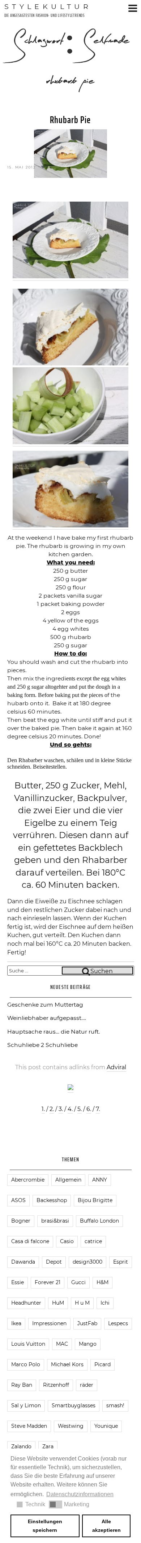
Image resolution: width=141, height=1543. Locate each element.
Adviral (116, 1067)
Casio (67, 1241)
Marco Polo (25, 1364)
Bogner (20, 1221)
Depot (54, 1262)
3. (61, 1109)
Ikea (16, 1323)
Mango (88, 1344)
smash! (115, 1405)
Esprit (120, 1262)
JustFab (87, 1323)
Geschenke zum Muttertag (45, 1004)
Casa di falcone (30, 1241)
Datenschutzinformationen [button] (80, 1494)
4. (70, 1109)
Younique (106, 1426)
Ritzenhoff (56, 1385)
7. (98, 1109)
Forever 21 (47, 1282)
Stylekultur (48, 6)
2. (52, 1109)
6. (88, 1109)
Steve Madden (29, 1426)
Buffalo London (99, 1221)
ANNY (99, 1180)
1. (43, 1109)
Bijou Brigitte (95, 1200)
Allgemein (68, 1180)
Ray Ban (21, 1385)
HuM (58, 1303)
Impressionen (49, 1323)
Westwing (71, 1426)
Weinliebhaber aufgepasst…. (46, 1018)
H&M (102, 1282)
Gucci (78, 1282)
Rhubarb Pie (70, 120)
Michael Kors (67, 1364)
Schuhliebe (62, 1045)
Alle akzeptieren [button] (106, 1526)
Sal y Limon (26, 1405)
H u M (82, 1303)
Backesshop (52, 1200)
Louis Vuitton (28, 1344)
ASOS (18, 1200)
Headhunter (26, 1303)
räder (86, 1385)
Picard (102, 1364)
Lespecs (118, 1323)
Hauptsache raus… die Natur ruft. (53, 1031)
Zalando (21, 1446)
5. (79, 1109)
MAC (62, 1344)
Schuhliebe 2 (25, 1045)
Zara (48, 1446)
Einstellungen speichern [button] (45, 1526)
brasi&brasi (55, 1221)
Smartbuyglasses (73, 1405)
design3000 (87, 1262)
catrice (93, 1241)
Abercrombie (27, 1180)
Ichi (105, 1303)
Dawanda (23, 1262)
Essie (17, 1282)
